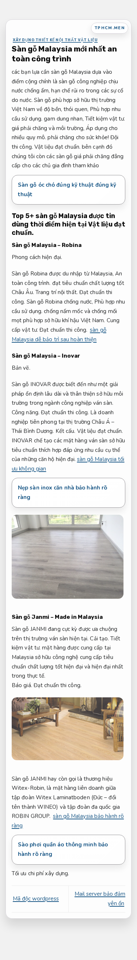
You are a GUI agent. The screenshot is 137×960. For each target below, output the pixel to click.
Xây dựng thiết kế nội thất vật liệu (55, 40)
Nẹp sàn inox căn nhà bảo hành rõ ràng (62, 492)
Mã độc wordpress (36, 898)
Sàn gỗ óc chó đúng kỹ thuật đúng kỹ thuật (67, 189)
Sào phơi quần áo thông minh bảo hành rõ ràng (63, 849)
